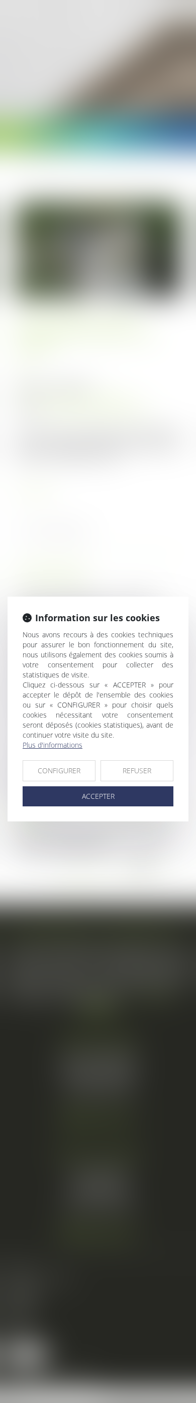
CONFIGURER (59, 770)
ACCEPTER (98, 796)
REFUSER (137, 770)
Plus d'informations (52, 745)
